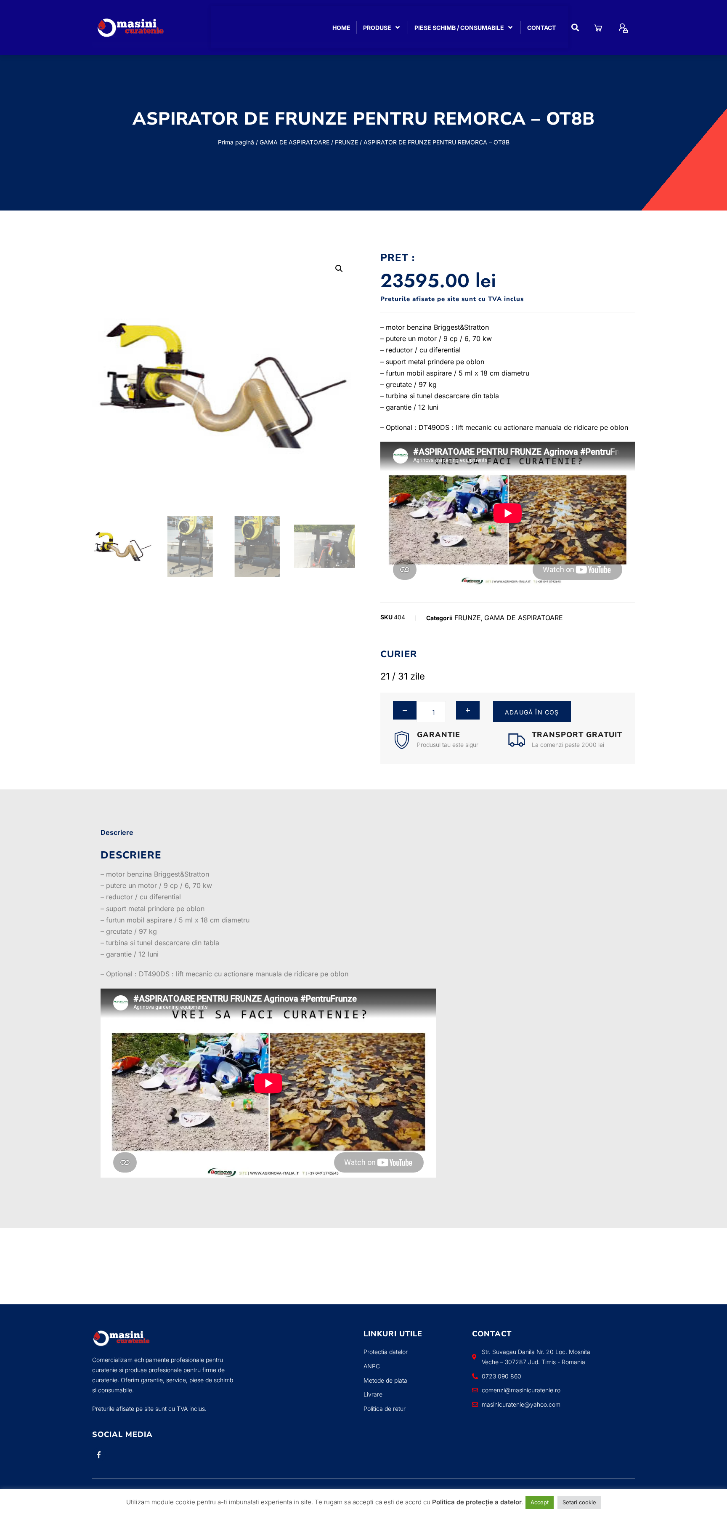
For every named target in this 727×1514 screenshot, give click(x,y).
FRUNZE (346, 142)
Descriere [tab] (117, 832)
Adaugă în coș (532, 712)
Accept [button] (540, 1502)
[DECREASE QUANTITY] (405, 710)
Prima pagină (236, 142)
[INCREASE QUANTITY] (468, 710)
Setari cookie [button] (579, 1502)
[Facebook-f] (99, 1454)
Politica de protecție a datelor (477, 1502)
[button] (575, 28)
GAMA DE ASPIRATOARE (294, 142)
